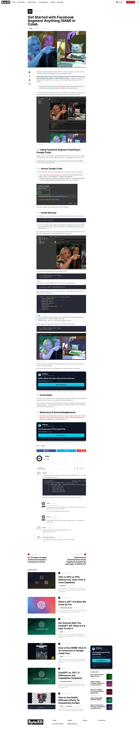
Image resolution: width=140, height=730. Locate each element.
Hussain (55, 505)
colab (42, 445)
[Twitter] (119, 2)
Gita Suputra (69, 706)
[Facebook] (117, 2)
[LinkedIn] (121, 2)
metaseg (62, 86)
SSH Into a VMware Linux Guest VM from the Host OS (97, 691)
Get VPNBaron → (61, 435)
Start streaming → (61, 384)
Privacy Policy (101, 720)
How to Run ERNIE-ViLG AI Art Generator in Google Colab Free (72, 651)
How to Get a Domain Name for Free (97, 675)
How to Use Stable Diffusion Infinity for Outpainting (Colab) (69, 700)
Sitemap (85, 720)
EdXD (31, 28)
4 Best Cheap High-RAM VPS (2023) (96, 698)
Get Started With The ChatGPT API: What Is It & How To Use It (71, 626)
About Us (70, 720)
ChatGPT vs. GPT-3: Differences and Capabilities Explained (70, 675)
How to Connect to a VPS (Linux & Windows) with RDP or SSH (97, 706)
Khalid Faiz (63, 585)
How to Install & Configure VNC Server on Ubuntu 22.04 (97, 683)
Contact (130, 2)
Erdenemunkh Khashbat (66, 607)
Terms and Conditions (57, 723)
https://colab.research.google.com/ (52, 175)
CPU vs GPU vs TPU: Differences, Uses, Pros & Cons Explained (71, 580)
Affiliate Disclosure (72, 723)
